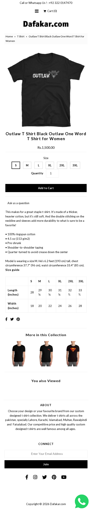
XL (50, 165)
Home (9, 36)
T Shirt (20, 36)
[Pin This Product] (18, 319)
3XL (75, 165)
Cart (51, 11)
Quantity (37, 173)
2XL (62, 165)
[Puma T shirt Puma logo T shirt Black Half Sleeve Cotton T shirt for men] (46, 365)
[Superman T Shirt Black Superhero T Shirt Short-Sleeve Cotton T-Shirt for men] (73, 365)
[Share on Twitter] (12, 319)
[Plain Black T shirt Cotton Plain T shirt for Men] (19, 365)
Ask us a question (18, 203)
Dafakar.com (58, 504)
